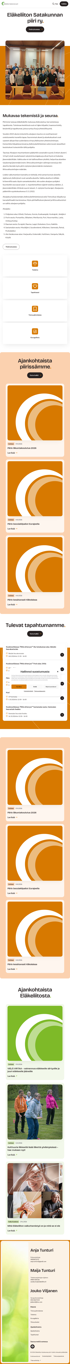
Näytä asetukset (51, 686)
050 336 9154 (35, 1300)
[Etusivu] (10, 4)
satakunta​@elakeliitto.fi (38, 1282)
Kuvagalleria (34, 1318)
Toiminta (33, 1314)
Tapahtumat (34, 1335)
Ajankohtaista (35, 1331)
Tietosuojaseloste (58, 1356)
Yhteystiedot (34, 1322)
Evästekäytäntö (28, 691)
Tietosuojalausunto (39, 691)
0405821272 (34, 1259)
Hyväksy (19, 686)
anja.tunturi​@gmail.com (38, 1261)
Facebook (32, 1346)
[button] (58, 671)
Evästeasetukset (35, 1356)
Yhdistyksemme (34, 29)
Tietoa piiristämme (36, 1311)
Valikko (64, 4)
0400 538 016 (35, 1280)
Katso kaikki (34, 375)
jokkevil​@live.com (36, 1302)
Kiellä (35, 686)
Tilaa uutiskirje (34, 1360)
